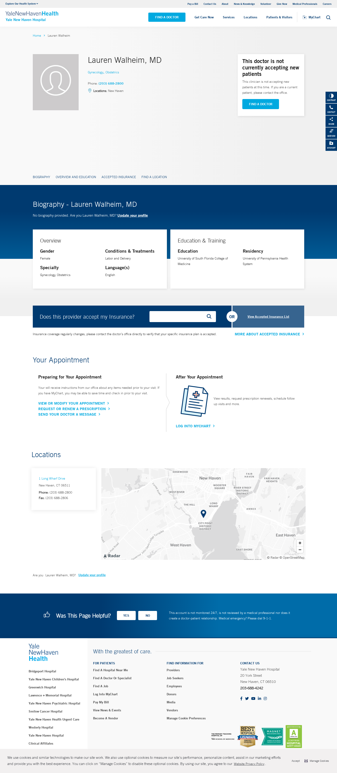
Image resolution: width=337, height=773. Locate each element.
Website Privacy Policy (249, 764)
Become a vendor (105, 718)
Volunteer (265, 4)
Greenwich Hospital (42, 687)
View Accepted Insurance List (268, 317)
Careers (327, 4)
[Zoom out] (300, 549)
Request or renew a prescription (72, 409)
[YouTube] (253, 699)
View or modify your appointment (71, 403)
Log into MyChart (105, 694)
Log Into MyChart (193, 426)
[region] (203, 514)
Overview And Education (76, 177)
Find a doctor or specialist (112, 678)
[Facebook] (241, 699)
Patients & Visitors (279, 17)
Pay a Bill (193, 4)
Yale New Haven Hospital (46, 735)
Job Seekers (175, 678)
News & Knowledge (244, 4)
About (225, 4)
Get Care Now (204, 17)
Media (171, 702)
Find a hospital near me (110, 670)
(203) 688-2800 (111, 83)
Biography (41, 177)
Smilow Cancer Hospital (45, 711)
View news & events (107, 710)
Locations (250, 17)
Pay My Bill (101, 702)
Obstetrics (112, 72)
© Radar (273, 557)
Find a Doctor (167, 17)
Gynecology (95, 72)
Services (229, 17)
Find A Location (154, 177)
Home (37, 35)
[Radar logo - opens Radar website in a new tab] (111, 555)
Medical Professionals (305, 4)
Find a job (100, 686)
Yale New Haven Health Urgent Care (54, 719)
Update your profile (132, 215)
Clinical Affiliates (41, 743)
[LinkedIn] (259, 699)
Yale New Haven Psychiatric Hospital (54, 703)
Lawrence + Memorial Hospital (50, 695)
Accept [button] (296, 761)
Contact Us (210, 4)
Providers (173, 670)
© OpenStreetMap (291, 557)
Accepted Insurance (119, 177)
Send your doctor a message (67, 414)
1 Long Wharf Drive (52, 478)
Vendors (172, 710)
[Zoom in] (300, 543)
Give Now (282, 4)
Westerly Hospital (41, 727)
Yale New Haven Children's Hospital (54, 679)
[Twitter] (247, 699)
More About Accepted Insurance (267, 334)
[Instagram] (265, 699)
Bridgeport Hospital (42, 671)
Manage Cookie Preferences (186, 718)
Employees (174, 686)
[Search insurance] (210, 316)
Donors (171, 694)
